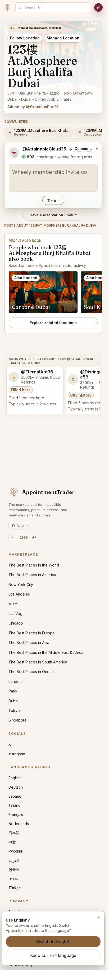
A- (13, 537)
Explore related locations (53, 322)
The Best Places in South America (37, 662)
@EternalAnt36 (37, 371)
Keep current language (53, 955)
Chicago (15, 623)
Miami (13, 604)
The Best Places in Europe (31, 633)
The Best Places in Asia (28, 642)
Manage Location (63, 38)
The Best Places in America (32, 574)
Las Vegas (17, 613)
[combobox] (55, 7)
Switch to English (53, 941)
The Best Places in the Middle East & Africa (45, 652)
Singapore (17, 720)
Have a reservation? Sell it (53, 215)
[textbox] (53, 177)
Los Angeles (19, 594)
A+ (34, 537)
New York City (20, 584)
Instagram (16, 754)
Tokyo (14, 710)
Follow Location (25, 38)
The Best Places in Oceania (32, 671)
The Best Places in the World (33, 565)
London (15, 681)
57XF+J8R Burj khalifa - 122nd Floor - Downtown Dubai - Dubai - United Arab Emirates (49, 96)
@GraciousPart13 (42, 106)
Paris (12, 691)
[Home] (7, 7)
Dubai (13, 701)
